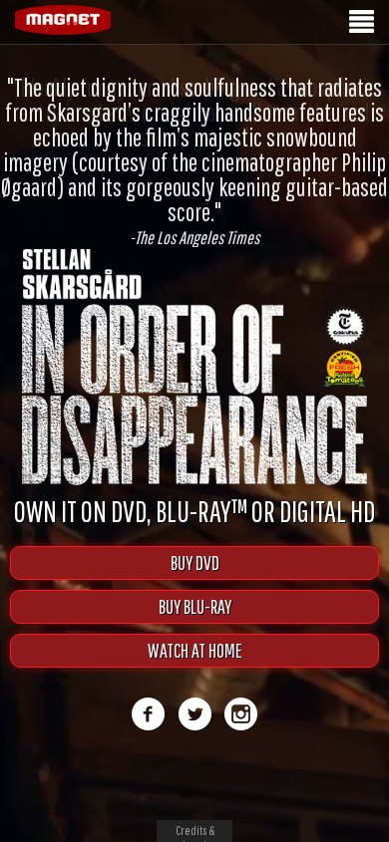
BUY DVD (195, 583)
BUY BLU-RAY (195, 627)
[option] (194, 161)
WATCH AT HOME (195, 671)
